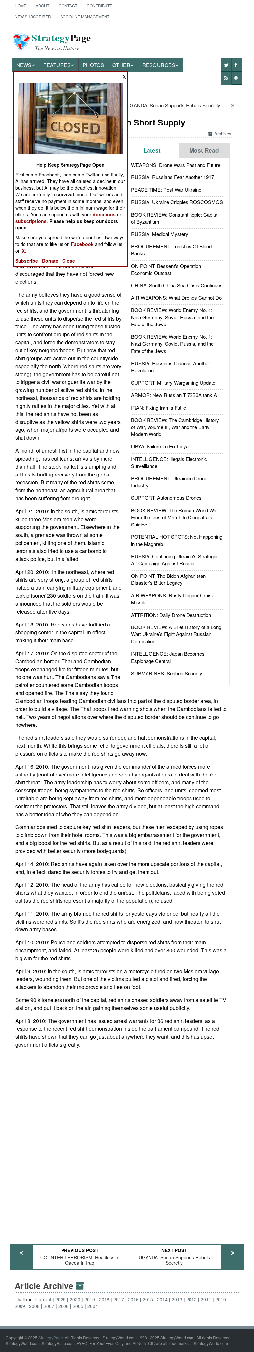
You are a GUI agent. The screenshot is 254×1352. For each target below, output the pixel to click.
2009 (20, 1306)
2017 (118, 1299)
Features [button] (57, 64)
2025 (60, 1299)
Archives (222, 133)
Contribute (99, 5)
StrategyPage (50, 1337)
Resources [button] (159, 64)
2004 (92, 1306)
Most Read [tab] (204, 150)
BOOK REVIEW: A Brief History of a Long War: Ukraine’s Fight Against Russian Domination (176, 634)
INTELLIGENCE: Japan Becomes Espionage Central (168, 657)
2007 (49, 1306)
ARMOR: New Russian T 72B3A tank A (174, 394)
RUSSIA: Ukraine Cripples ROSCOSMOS (177, 201)
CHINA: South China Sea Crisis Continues (177, 285)
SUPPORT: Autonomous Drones (166, 497)
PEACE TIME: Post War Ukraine (166, 189)
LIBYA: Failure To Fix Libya (160, 446)
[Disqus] (127, 1155)
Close (68, 260)
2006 (63, 1306)
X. (24, 250)
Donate (50, 260)
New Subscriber (33, 16)
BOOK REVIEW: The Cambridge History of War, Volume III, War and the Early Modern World (175, 426)
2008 (34, 1306)
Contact (68, 5)
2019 (89, 1299)
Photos (93, 64)
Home (20, 5)
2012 (191, 1299)
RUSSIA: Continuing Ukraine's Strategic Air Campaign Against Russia (174, 560)
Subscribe (26, 260)
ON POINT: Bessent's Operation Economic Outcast (166, 269)
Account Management (84, 16)
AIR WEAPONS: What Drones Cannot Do (176, 297)
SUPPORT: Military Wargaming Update (173, 382)
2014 (162, 1299)
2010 (220, 1299)
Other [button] (121, 64)
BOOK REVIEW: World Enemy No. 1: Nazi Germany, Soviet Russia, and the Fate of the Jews (172, 316)
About (42, 5)
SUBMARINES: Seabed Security (166, 673)
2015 (148, 1299)
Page (61, 41)
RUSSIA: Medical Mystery (159, 233)
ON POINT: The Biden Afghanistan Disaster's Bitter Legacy (168, 579)
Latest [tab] (152, 150)
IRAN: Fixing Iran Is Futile (158, 407)
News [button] (24, 64)
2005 (78, 1306)
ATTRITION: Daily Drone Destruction (171, 614)
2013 (177, 1299)
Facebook (82, 244)
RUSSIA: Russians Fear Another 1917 (172, 177)
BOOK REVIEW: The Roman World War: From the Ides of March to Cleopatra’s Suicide (175, 517)
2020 (75, 1299)
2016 (133, 1299)
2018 (104, 1299)
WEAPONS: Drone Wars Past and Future (175, 164)
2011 (206, 1299)
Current (43, 1299)
